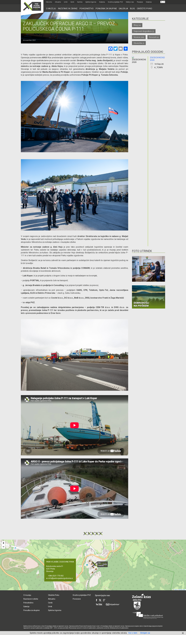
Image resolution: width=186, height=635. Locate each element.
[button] (100, 564)
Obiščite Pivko (144, 8)
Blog (132, 8)
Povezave (140, 2)
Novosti (152, 37)
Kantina (79, 2)
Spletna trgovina (90, 2)
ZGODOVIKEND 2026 (157, 58)
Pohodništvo (86, 8)
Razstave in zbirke (67, 8)
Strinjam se (145, 633)
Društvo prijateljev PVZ (115, 2)
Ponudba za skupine (106, 8)
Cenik (72, 2)
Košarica (102, 2)
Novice (136, 37)
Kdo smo (49, 2)
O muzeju (51, 8)
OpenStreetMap (182, 589)
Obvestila (137, 43)
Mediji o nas (130, 2)
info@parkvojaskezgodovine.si (60, 578)
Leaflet (175, 589)
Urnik (65, 2)
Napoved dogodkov (142, 31)
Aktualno (58, 2)
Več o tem (132, 633)
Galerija (123, 8)
